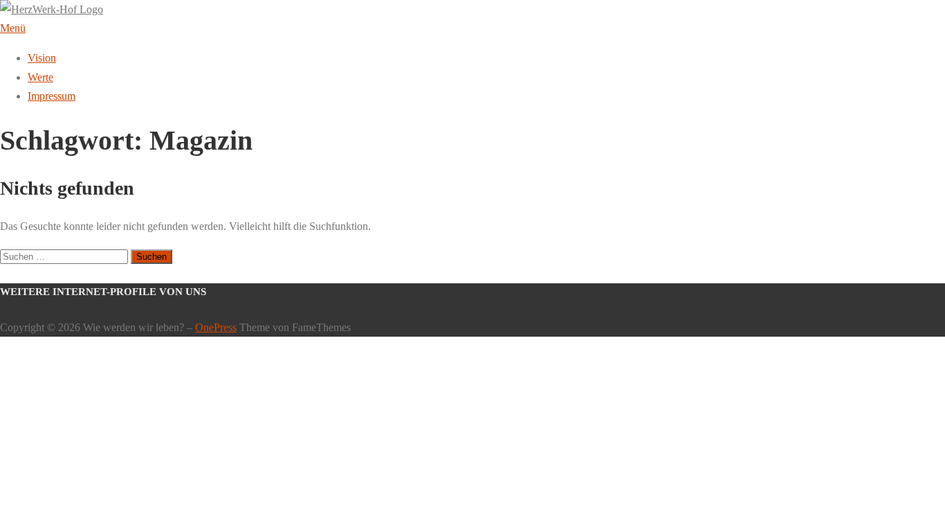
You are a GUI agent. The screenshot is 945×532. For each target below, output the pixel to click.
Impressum (51, 96)
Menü (13, 28)
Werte (40, 77)
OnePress (216, 327)
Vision (42, 58)
